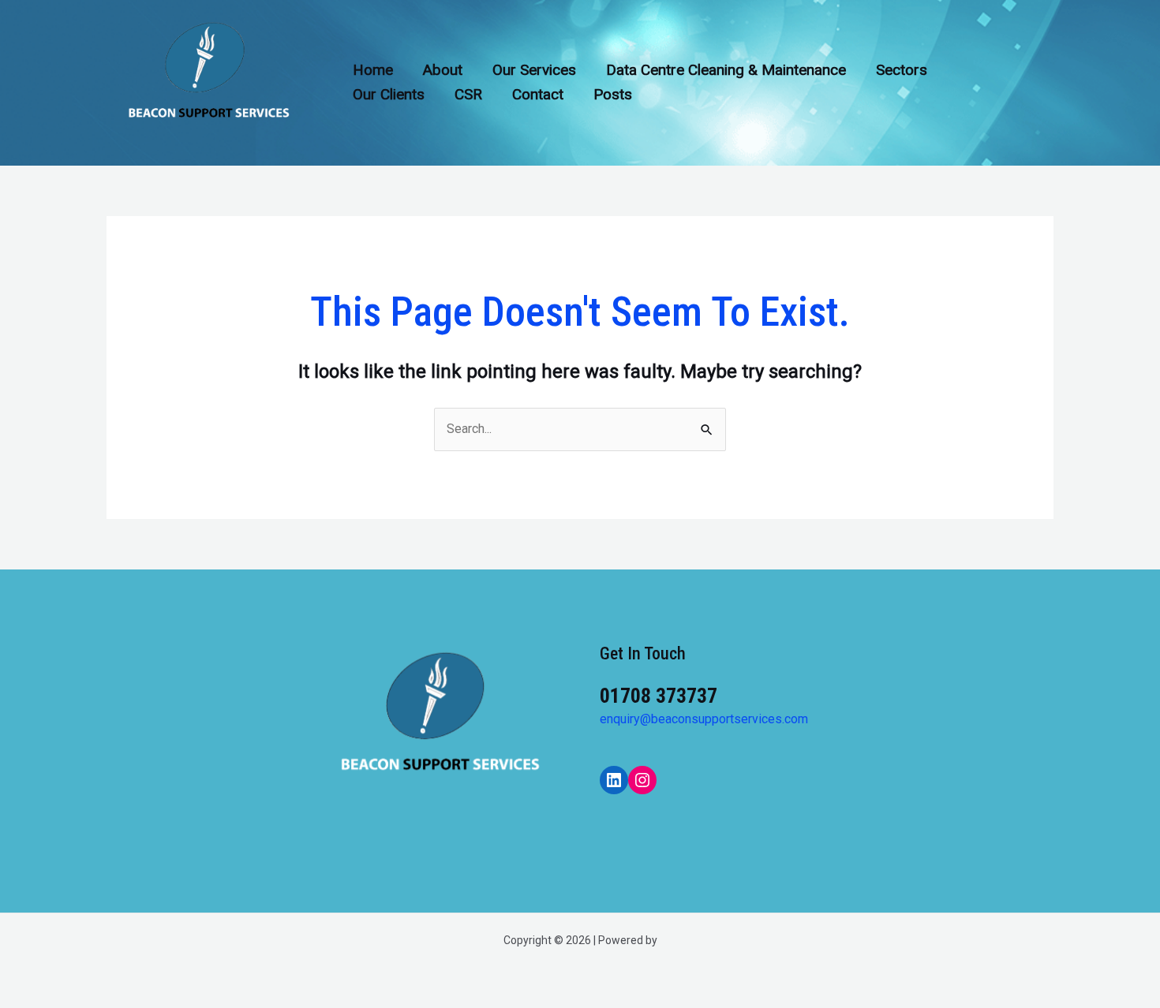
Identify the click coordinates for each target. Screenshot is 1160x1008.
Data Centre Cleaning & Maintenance (726, 70)
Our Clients (389, 94)
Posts (612, 94)
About (442, 70)
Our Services (534, 70)
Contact (537, 94)
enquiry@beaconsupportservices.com (704, 718)
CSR (468, 94)
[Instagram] (642, 780)
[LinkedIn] (614, 780)
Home (373, 70)
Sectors (901, 70)
